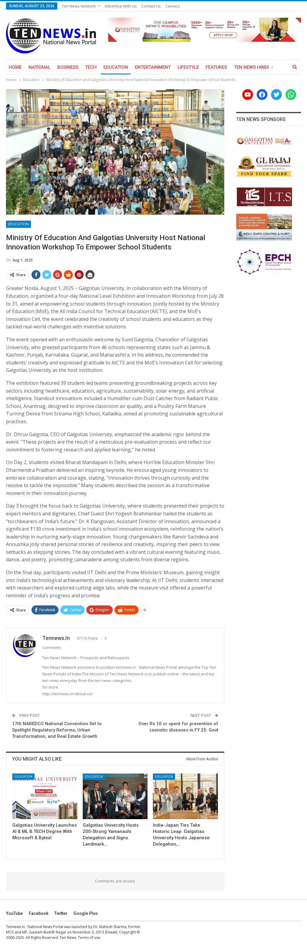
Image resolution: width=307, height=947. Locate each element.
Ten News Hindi (251, 67)
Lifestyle (188, 67)
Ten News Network (79, 6)
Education (115, 67)
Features (216, 67)
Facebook (38, 913)
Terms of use (89, 937)
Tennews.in (15, 926)
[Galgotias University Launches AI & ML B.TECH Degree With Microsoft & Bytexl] (44, 796)
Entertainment (153, 67)
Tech (91, 67)
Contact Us (151, 6)
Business (67, 67)
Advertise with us (121, 6)
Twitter (60, 913)
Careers (172, 6)
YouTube (14, 913)
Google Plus (85, 913)
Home (15, 67)
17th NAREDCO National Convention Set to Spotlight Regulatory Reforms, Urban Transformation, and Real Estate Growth (57, 730)
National (39, 67)
